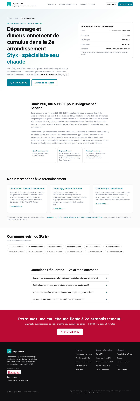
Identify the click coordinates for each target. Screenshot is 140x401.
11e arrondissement (74, 252)
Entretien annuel (81, 366)
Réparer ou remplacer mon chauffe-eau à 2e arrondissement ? (70, 299)
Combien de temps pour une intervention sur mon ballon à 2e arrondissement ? (70, 278)
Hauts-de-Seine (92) (103, 358)
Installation (79, 370)
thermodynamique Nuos (93, 217)
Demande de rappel (44, 83)
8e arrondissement (16, 252)
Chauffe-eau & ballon (83, 358)
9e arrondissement (35, 252)
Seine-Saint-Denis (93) (104, 362)
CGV (118, 366)
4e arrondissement (55, 246)
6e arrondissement (93, 246)
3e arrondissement (35, 246)
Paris (16, 18)
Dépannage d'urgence (84, 354)
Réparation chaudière (83, 362)
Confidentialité (122, 370)
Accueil (9, 18)
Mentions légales (123, 362)
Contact (92, 4)
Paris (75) (99, 354)
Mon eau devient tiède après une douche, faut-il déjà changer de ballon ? (70, 292)
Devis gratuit (111, 4)
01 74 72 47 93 (127, 4)
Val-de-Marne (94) (103, 366)
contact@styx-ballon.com (18, 380)
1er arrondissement (16, 246)
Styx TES (58, 217)
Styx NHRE (50, 217)
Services (51, 4)
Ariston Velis (79, 217)
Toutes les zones (102, 370)
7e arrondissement (112, 246)
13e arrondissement (114, 252)
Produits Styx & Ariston (125, 354)
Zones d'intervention (67, 4)
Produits (83, 4)
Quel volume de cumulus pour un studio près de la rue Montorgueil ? (70, 285)
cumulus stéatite (68, 217)
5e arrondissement (74, 246)
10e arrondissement (54, 252)
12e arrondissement (94, 252)
